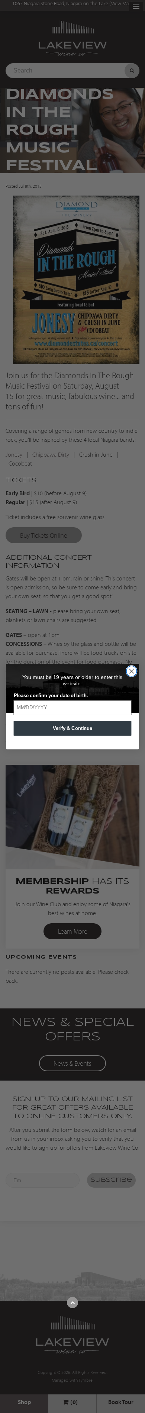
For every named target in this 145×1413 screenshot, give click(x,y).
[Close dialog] (131, 671)
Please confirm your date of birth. (51, 695)
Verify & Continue (72, 728)
